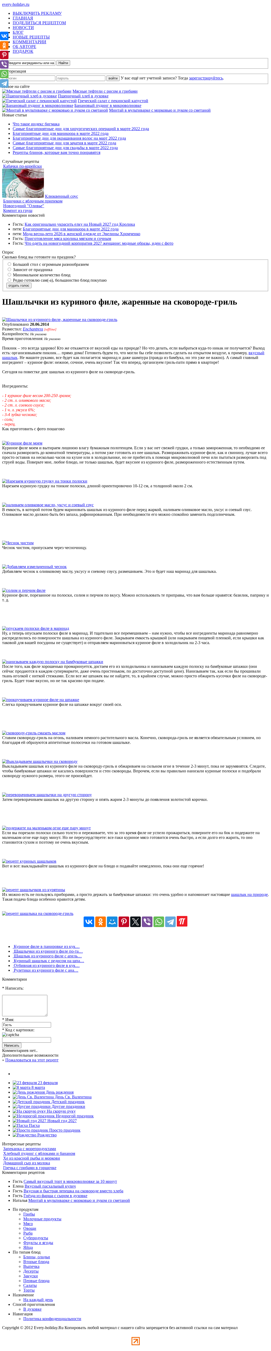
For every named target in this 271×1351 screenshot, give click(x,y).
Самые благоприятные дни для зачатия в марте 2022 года (64, 143)
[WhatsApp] (158, 922)
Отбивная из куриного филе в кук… (46, 965)
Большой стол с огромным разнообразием (50, 264)
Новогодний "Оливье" (23, 206)
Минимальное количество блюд (41, 275)
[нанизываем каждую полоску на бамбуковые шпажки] (52, 661)
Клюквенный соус (61, 196)
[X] (135, 922)
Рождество (46, 1135)
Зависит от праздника (32, 269)
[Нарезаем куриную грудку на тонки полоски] (44, 481)
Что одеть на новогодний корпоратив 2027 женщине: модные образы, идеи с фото (99, 243)
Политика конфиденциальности (52, 1318)
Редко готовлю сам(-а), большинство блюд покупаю (59, 280)
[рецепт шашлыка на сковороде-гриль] (37, 913)
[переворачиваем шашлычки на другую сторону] (47, 794)
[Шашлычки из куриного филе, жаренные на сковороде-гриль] (59, 319)
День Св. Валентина (73, 1097)
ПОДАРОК (23, 51)
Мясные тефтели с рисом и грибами (105, 91)
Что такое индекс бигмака (36, 124)
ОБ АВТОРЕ (24, 46)
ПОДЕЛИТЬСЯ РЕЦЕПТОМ (39, 23)
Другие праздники (68, 1106)
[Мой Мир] (112, 922)
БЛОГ (18, 32)
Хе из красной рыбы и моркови (31, 1158)
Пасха (34, 1125)
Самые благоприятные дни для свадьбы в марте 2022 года (65, 147)
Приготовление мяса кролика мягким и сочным (68, 238)
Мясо (28, 1223)
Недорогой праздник (74, 1116)
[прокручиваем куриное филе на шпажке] (40, 699)
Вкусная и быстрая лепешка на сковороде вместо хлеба (73, 1191)
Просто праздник (64, 1130)
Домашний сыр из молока (26, 1163)
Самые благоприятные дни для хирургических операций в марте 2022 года (81, 128)
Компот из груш (17, 210)
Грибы (29, 1214)
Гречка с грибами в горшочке (29, 1167)
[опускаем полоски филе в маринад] (35, 628)
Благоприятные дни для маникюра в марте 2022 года (61, 133)
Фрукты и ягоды (38, 1242)
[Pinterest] (124, 922)
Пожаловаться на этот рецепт (31, 1060)
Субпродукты (35, 1238)
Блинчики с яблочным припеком (32, 201)
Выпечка (31, 1266)
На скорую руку (61, 1111)
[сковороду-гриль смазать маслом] (33, 733)
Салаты (30, 1285)
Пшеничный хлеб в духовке (83, 96)
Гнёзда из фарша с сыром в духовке (55, 1195)
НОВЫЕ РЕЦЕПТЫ (31, 37)
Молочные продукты (42, 1219)
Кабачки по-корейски (22, 166)
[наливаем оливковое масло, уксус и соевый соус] (48, 505)
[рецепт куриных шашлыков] (29, 861)
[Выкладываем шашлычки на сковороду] (40, 761)
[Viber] (147, 922)
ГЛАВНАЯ (23, 18)
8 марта (37, 1087)
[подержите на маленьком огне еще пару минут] (46, 828)
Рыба (28, 1233)
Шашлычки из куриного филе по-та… (48, 951)
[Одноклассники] (100, 922)
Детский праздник (67, 1101)
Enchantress (33, 329)
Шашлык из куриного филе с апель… (47, 956)
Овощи (29, 1228)
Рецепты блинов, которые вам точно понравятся (56, 152)
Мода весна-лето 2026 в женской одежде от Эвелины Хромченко (81, 234)
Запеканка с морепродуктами (29, 1148)
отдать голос (18, 285)
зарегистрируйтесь (206, 78)
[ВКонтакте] (89, 922)
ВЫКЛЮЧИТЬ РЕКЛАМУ (37, 13)
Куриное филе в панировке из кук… (46, 946)
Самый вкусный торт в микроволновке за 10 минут (70, 1181)
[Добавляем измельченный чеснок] (34, 566)
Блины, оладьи (36, 1257)
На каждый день (38, 1299)
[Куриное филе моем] (22, 443)
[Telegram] (170, 922)
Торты (29, 1290)
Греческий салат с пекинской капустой (113, 100)
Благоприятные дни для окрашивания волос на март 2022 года (69, 138)
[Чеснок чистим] (18, 543)
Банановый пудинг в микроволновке (107, 105)
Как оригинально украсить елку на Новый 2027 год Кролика (80, 224)
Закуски (30, 1276)
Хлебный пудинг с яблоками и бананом (39, 1153)
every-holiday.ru (15, 4)
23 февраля (47, 1082)
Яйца (28, 1247)
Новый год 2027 (61, 1120)
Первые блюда (36, 1280)
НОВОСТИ (23, 27)
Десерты (31, 1271)
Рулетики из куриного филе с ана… (45, 970)
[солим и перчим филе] (24, 590)
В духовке (32, 1309)
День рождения (59, 1092)
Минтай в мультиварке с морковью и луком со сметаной (160, 110)
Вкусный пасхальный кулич (50, 1186)
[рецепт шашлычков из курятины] (33, 889)
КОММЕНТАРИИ (29, 42)
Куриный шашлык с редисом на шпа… (48, 960)
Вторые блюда (36, 1261)
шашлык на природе (249, 894)
